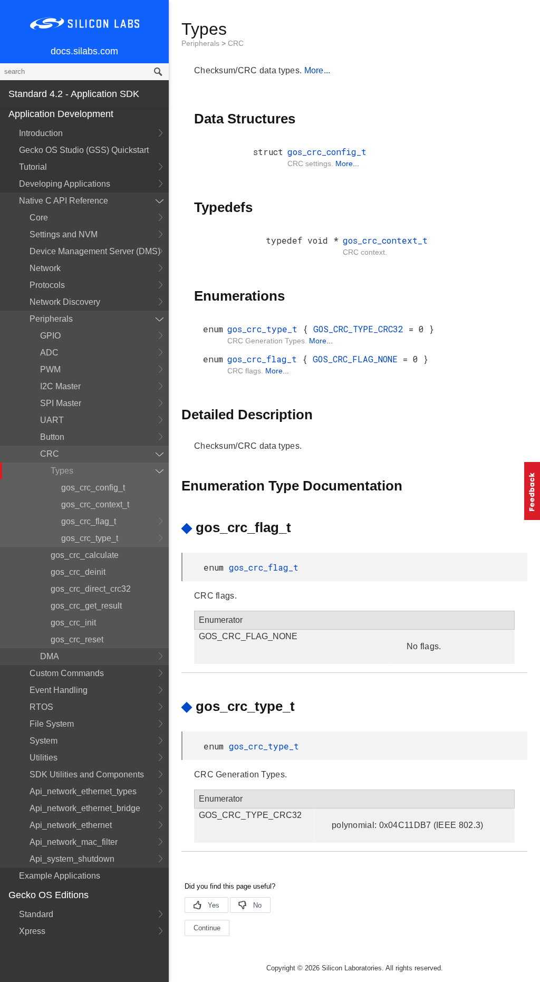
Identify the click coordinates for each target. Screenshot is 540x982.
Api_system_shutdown (72, 858)
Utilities (43, 757)
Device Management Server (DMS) (95, 251)
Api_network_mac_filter (74, 841)
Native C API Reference (63, 200)
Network (45, 268)
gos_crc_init (73, 622)
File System (52, 723)
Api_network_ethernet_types (83, 791)
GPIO (50, 335)
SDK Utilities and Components (87, 774)
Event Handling (59, 690)
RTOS (41, 706)
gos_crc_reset (77, 639)
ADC (49, 352)
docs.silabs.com (84, 51)
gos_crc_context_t (95, 504)
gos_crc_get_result (86, 605)
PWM (50, 369)
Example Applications (59, 875)
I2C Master (60, 386)
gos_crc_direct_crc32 (91, 588)
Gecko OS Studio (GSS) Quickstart (84, 150)
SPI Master (60, 403)
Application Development (60, 114)
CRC (49, 453)
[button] (532, 491)
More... (317, 70)
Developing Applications (64, 183)
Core (39, 217)
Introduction (41, 133)
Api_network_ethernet (71, 825)
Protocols (47, 285)
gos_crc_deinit (78, 571)
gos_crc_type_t (89, 538)
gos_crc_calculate (85, 555)
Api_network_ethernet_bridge (85, 808)
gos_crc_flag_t (88, 521)
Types (62, 470)
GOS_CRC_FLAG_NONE (358, 358)
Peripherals (51, 318)
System (43, 740)
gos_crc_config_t (93, 487)
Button (52, 436)
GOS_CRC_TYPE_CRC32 (361, 328)
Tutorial (33, 166)
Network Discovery (65, 301)
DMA (49, 656)
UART (52, 420)
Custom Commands (67, 673)
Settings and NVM (64, 234)
